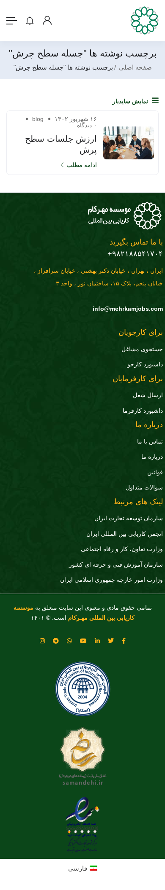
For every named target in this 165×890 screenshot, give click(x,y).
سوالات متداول (144, 487)
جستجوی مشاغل (142, 349)
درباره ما (152, 456)
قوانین (155, 472)
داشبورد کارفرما (143, 410)
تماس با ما (150, 441)
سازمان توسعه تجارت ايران (128, 518)
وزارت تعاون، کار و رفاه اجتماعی (122, 549)
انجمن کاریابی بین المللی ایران (124, 533)
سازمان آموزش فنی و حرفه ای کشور (116, 564)
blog (38, 119)
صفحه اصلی (135, 67)
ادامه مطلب (81, 164)
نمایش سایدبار (131, 101)
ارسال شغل (148, 395)
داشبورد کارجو (145, 364)
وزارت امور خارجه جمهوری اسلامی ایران (111, 579)
